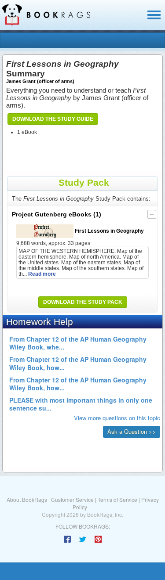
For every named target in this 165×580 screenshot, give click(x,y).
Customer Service (72, 499)
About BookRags (27, 499)
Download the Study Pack (82, 302)
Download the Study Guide (52, 119)
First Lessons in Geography (108, 231)
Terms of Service (117, 499)
